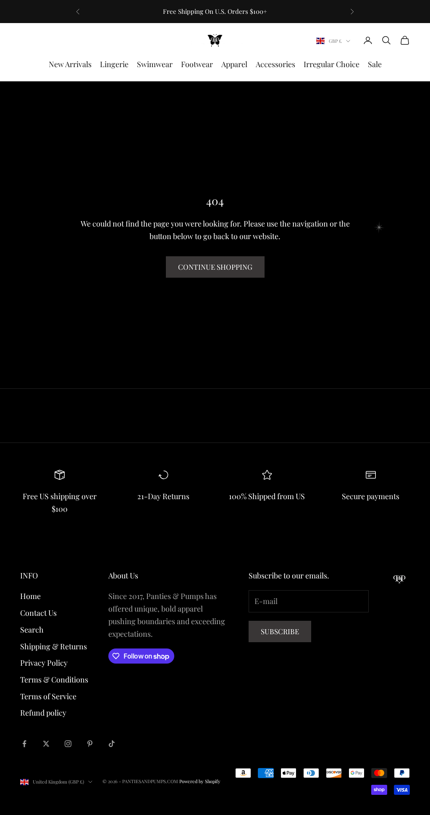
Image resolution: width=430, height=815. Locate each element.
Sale (375, 64)
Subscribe (280, 631)
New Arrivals (70, 64)
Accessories (275, 64)
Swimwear (155, 64)
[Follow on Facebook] (24, 743)
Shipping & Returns (53, 646)
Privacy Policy (44, 663)
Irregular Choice (331, 64)
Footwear (197, 64)
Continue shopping (215, 266)
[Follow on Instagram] (68, 743)
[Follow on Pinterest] (90, 743)
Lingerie (114, 64)
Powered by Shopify (199, 781)
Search (32, 630)
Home (30, 596)
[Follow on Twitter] (46, 743)
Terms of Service (48, 696)
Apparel (234, 64)
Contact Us (38, 613)
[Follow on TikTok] (112, 743)
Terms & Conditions (54, 679)
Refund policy (43, 713)
